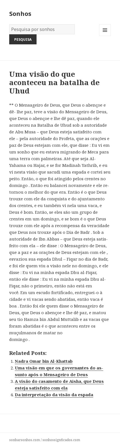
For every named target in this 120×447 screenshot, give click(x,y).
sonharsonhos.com (24, 440)
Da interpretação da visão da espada (54, 394)
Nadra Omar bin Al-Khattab (44, 361)
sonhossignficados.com (61, 440)
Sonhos (20, 13)
